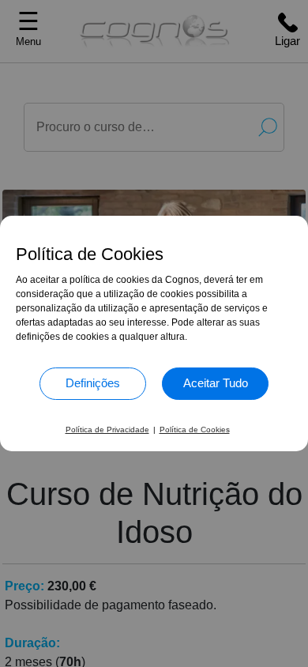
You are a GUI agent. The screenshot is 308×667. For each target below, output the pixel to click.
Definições (93, 383)
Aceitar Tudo (215, 383)
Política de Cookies (195, 429)
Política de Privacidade (107, 429)
